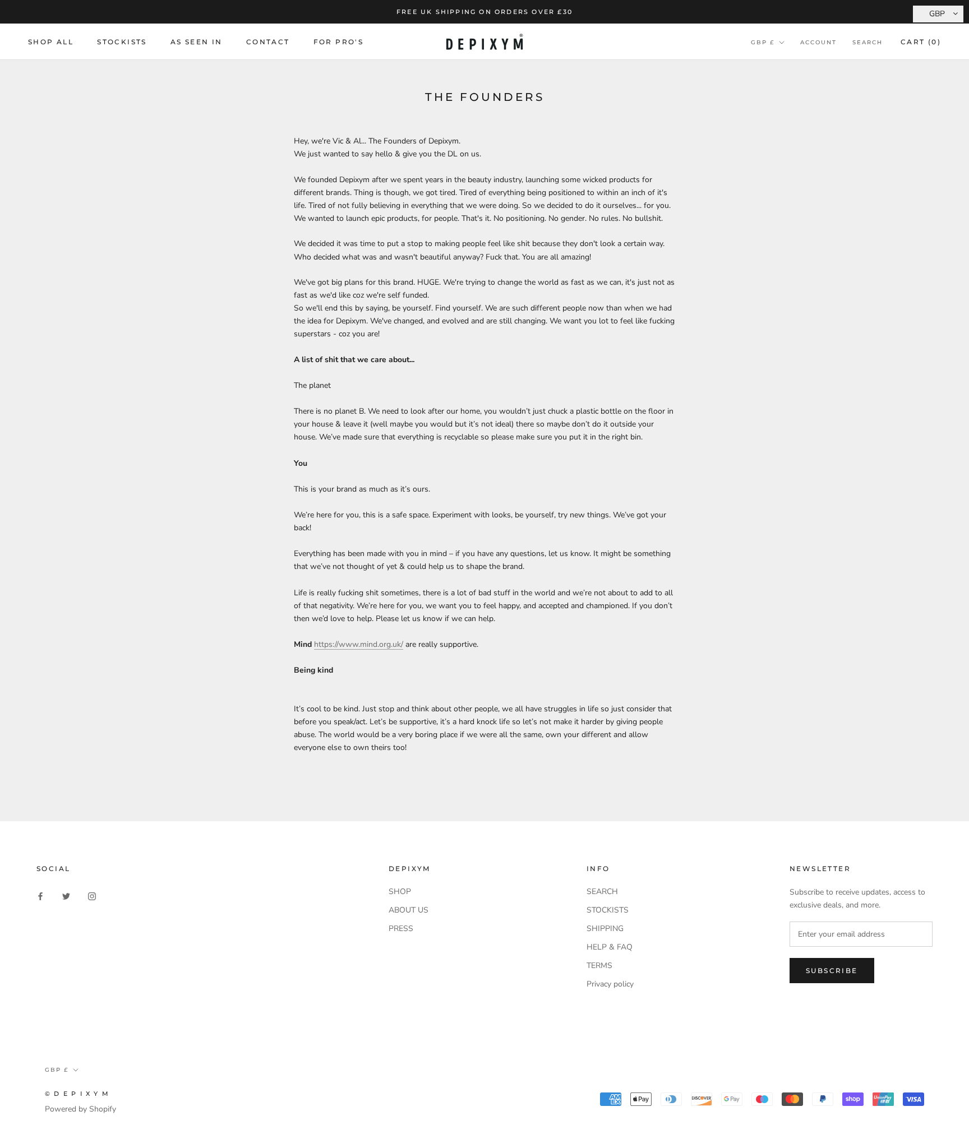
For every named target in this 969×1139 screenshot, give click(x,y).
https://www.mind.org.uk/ (358, 644)
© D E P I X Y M (77, 1094)
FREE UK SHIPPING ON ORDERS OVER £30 (484, 12)
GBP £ (762, 42)
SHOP (400, 891)
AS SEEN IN (196, 42)
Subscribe (832, 970)
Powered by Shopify (80, 1109)
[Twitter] (66, 895)
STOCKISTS (122, 42)
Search (867, 42)
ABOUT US (408, 910)
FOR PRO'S (338, 42)
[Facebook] (40, 895)
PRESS (401, 928)
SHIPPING (605, 928)
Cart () (921, 42)
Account (818, 42)
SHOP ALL (50, 42)
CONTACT (268, 42)
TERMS (599, 965)
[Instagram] (92, 895)
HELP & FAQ (610, 947)
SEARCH (602, 891)
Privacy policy (610, 984)
